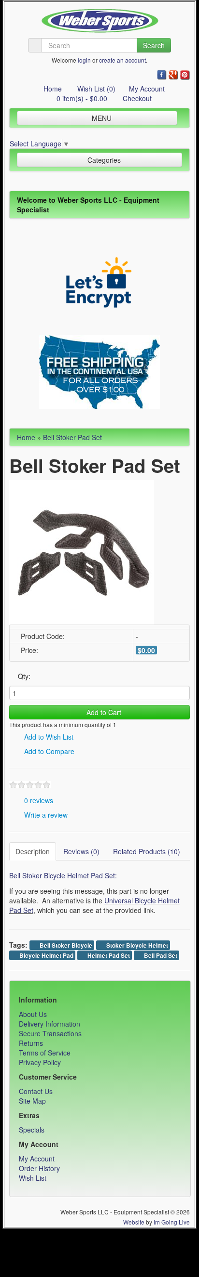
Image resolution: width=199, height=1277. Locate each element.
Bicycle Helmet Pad (45, 955)
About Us (33, 1014)
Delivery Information (49, 1024)
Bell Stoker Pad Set (72, 437)
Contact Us (36, 1091)
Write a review (45, 815)
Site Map (32, 1101)
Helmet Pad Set (108, 955)
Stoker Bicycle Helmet (136, 945)
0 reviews (37, 800)
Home (52, 88)
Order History (39, 1168)
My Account (147, 88)
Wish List (32, 1178)
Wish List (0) (95, 88)
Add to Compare (48, 751)
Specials (31, 1129)
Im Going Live (172, 1222)
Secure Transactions (50, 1033)
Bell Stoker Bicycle (65, 945)
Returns (31, 1043)
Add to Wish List (47, 737)
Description (32, 851)
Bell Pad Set (159, 955)
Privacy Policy (40, 1062)
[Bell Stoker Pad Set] (81, 551)
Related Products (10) (146, 851)
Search (154, 45)
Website (133, 1222)
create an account (122, 60)
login (84, 60)
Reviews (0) (81, 851)
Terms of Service (45, 1052)
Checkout (136, 98)
